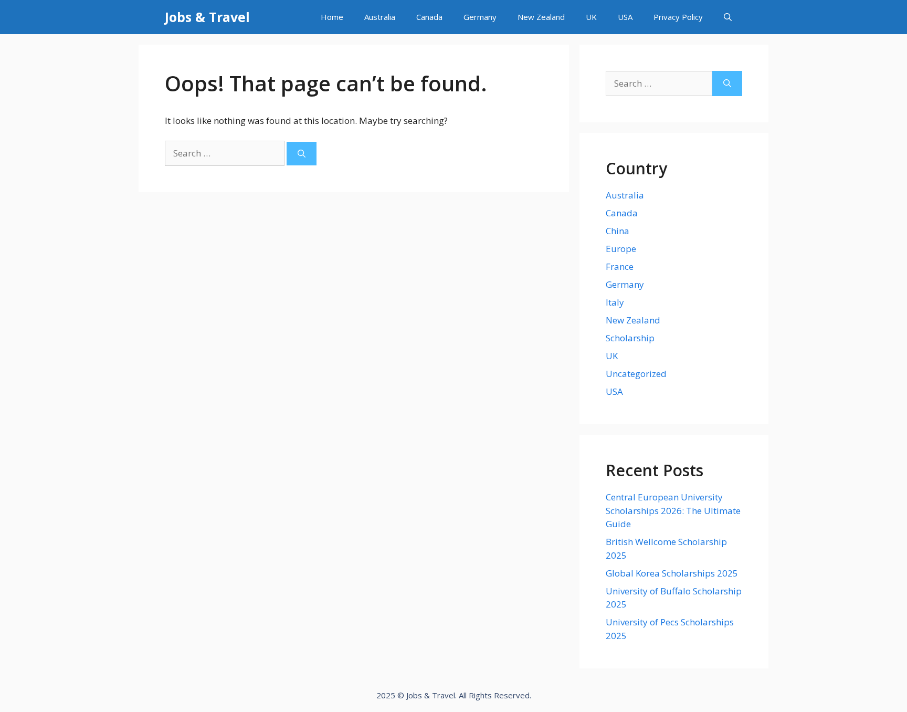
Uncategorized (636, 374)
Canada (429, 17)
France (620, 266)
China (617, 231)
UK (591, 17)
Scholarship (630, 338)
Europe (621, 249)
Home (332, 17)
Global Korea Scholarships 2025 (672, 573)
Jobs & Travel (207, 17)
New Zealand (541, 17)
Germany (480, 17)
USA (625, 17)
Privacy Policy (678, 17)
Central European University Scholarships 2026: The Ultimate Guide (673, 510)
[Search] (302, 153)
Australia (379, 17)
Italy (615, 302)
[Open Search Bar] (727, 17)
